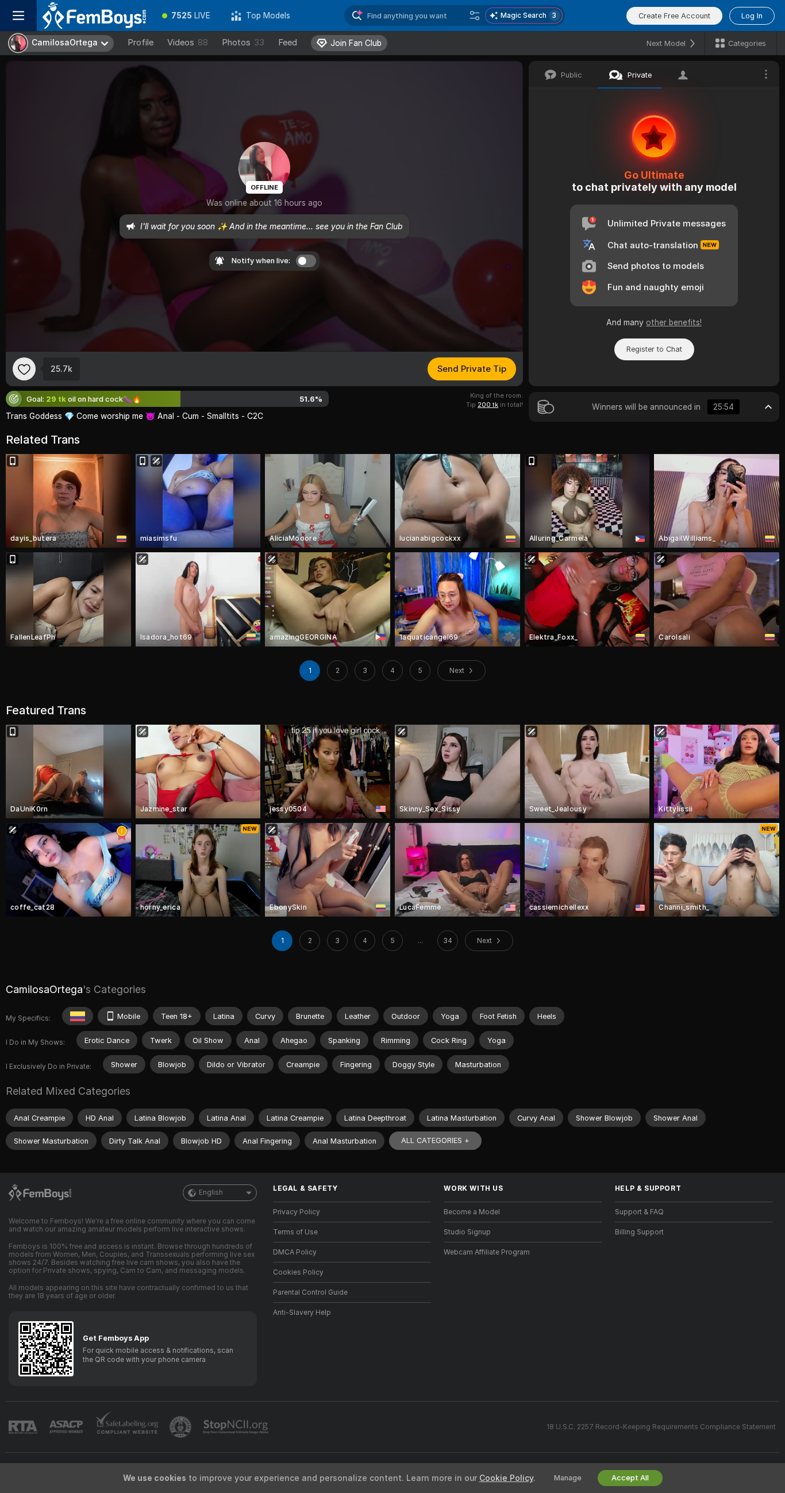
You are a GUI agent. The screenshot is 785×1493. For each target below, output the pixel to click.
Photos (243, 42)
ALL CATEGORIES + (435, 1140)
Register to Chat (654, 349)
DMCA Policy (295, 1252)
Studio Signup (467, 1232)
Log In (752, 15)
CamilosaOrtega (44, 989)
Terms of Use (295, 1232)
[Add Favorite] (24, 368)
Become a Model (472, 1212)
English (211, 1192)
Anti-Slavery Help (302, 1313)
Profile (140, 42)
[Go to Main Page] (94, 15)
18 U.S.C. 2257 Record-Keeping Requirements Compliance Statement (661, 1427)
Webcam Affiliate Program (487, 1252)
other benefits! (674, 322)
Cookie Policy (506, 1478)
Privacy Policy (296, 1212)
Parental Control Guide (310, 1292)
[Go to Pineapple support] (182, 1427)
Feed (287, 42)
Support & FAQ (639, 1212)
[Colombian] (77, 1016)
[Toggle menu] (18, 15)
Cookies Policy (298, 1272)
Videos (187, 42)
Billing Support (639, 1232)
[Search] (475, 15)
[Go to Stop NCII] (237, 1427)
